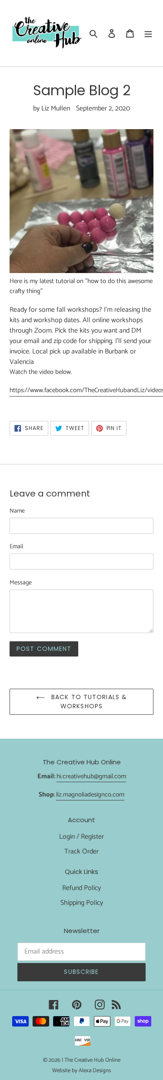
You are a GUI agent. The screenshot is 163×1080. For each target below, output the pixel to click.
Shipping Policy (81, 903)
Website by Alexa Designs (81, 1070)
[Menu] (148, 33)
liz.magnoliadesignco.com (90, 794)
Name (17, 511)
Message (21, 582)
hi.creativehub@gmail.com (91, 776)
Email (16, 546)
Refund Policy (81, 888)
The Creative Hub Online (92, 1060)
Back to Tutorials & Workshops (88, 701)
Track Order (81, 851)
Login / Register (81, 837)
